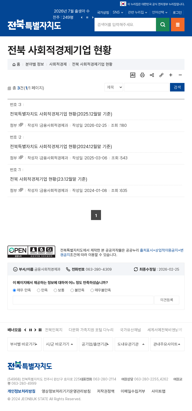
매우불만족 (103, 290)
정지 (87, 17)
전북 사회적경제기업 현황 (92, 64)
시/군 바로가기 (57, 344)
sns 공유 (152, 75)
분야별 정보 (35, 64)
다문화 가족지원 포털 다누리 (91, 330)
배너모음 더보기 (40, 329)
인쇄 (142, 75)
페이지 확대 (170, 75)
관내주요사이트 (165, 344)
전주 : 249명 (63, 17)
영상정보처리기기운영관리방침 (66, 391)
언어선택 (158, 12)
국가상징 (103, 13)
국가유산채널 (130, 330)
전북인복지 (53, 330)
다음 (92, 17)
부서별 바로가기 (23, 344)
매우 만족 (24, 290)
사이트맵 (159, 391)
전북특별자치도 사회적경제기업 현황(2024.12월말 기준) (61, 146)
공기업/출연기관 (95, 344)
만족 (44, 290)
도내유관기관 (128, 344)
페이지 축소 (180, 75)
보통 (61, 290)
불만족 (79, 290)
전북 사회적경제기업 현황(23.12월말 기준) (48, 179)
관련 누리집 (136, 12)
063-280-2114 (104, 379)
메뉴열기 (177, 24)
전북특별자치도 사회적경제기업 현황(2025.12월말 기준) (61, 114)
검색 (163, 24)
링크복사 (161, 75)
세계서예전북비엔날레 (164, 330)
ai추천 (132, 75)
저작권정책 (105, 391)
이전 (81, 17)
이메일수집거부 (133, 391)
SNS (116, 12)
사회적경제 (58, 64)
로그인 (177, 13)
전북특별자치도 (34, 24)
